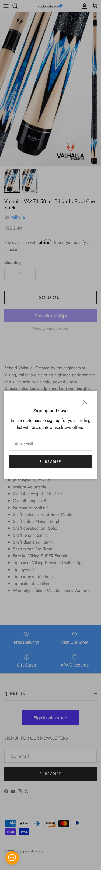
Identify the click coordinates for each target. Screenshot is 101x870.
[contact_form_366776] (12, 858)
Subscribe (50, 461)
